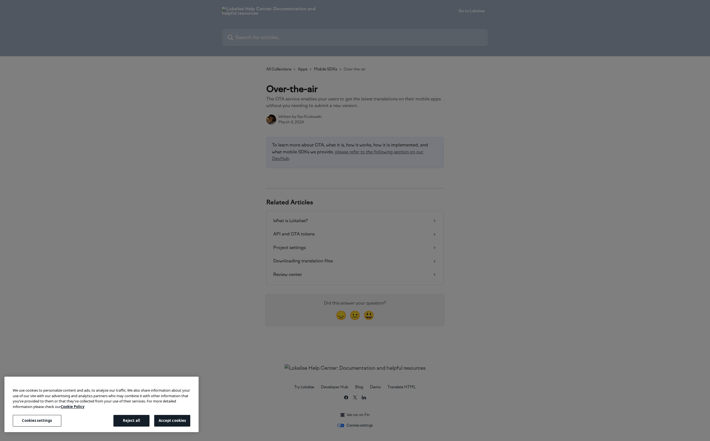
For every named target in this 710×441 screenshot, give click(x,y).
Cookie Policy (72, 406)
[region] (101, 404)
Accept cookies (172, 420)
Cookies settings (37, 420)
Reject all (131, 420)
